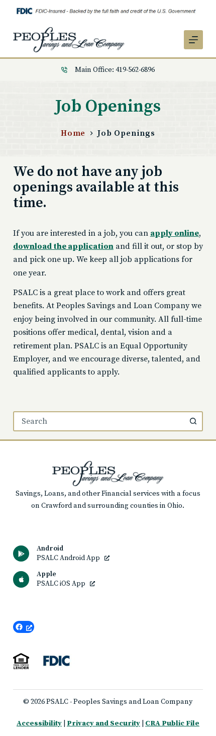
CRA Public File (172, 723)
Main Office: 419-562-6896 (115, 69)
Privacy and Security (103, 723)
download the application (63, 246)
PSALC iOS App (62, 584)
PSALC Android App (69, 558)
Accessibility (39, 723)
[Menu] (193, 39)
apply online (174, 233)
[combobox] (99, 421)
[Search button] (193, 421)
